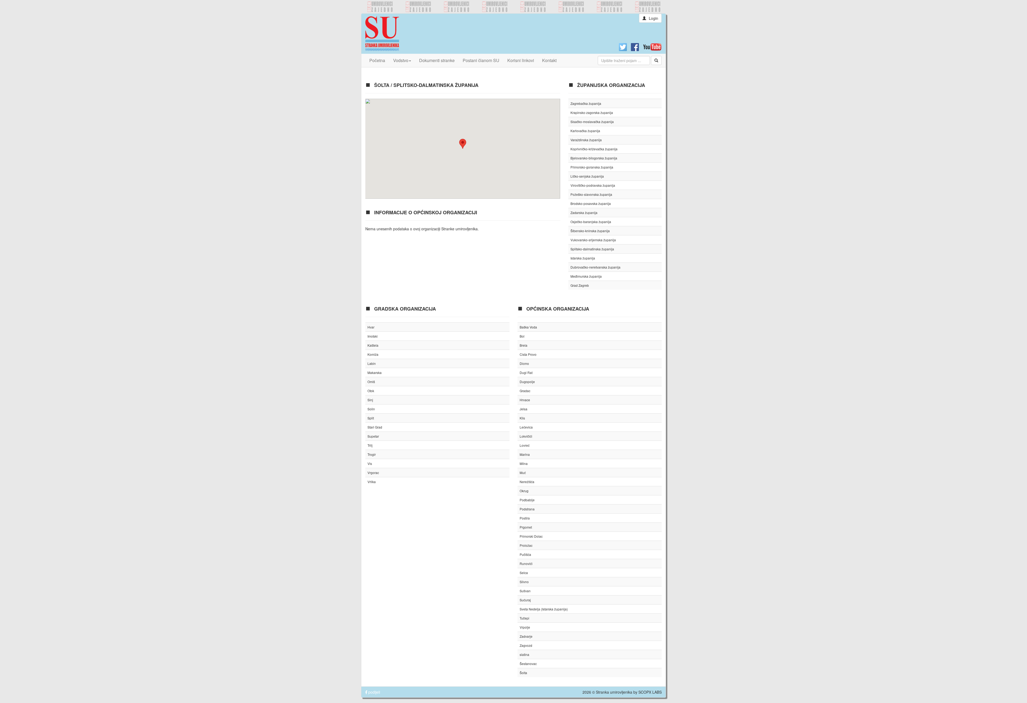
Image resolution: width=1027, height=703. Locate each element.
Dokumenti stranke (437, 60)
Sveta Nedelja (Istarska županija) (544, 609)
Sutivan (525, 591)
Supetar (373, 436)
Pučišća (525, 554)
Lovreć (525, 445)
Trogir (371, 454)
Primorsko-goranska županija (591, 167)
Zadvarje (526, 636)
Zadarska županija (583, 212)
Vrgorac (373, 472)
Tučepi (524, 618)
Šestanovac (528, 663)
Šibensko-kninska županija (590, 230)
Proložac (526, 545)
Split (370, 418)
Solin (371, 409)
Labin (371, 363)
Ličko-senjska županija (587, 176)
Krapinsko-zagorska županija (591, 112)
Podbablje (527, 500)
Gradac (525, 390)
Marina (525, 454)
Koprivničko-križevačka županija (594, 149)
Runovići (526, 563)
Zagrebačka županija (585, 103)
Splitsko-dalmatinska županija (592, 249)
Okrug (524, 490)
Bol (522, 336)
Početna (377, 60)
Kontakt (549, 60)
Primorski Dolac (531, 536)
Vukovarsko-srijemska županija (593, 240)
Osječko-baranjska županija (590, 221)
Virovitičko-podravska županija (592, 185)
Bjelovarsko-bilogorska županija (593, 158)
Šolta (523, 672)
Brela (523, 345)
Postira (525, 518)
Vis (369, 463)
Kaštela (372, 345)
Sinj (370, 400)
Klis (522, 418)
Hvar (370, 327)
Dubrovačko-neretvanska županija (595, 267)
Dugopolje (527, 381)
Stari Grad (374, 427)
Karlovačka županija (585, 130)
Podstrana (527, 509)
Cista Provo (528, 354)
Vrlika (371, 481)
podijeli (373, 692)
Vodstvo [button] (400, 60)
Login (653, 18)
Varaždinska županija (586, 139)
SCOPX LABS (650, 692)
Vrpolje (525, 627)
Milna (524, 463)
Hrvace (525, 400)
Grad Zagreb (579, 285)
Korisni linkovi (520, 60)
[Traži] (656, 60)
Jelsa (523, 409)
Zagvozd (526, 645)
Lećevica (526, 427)
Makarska (374, 372)
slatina (524, 654)
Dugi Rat (526, 372)
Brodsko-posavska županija (590, 203)
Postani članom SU (481, 60)
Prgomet (526, 527)
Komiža (372, 354)
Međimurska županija (586, 276)
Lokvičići (526, 436)
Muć (523, 472)
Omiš (371, 381)
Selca (524, 572)
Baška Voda (528, 327)
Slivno (524, 581)
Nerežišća (527, 481)
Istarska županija (582, 258)
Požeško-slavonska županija (591, 194)
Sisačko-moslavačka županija (592, 121)
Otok (370, 390)
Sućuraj (525, 600)
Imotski (372, 336)
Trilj (370, 445)
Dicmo (524, 363)
